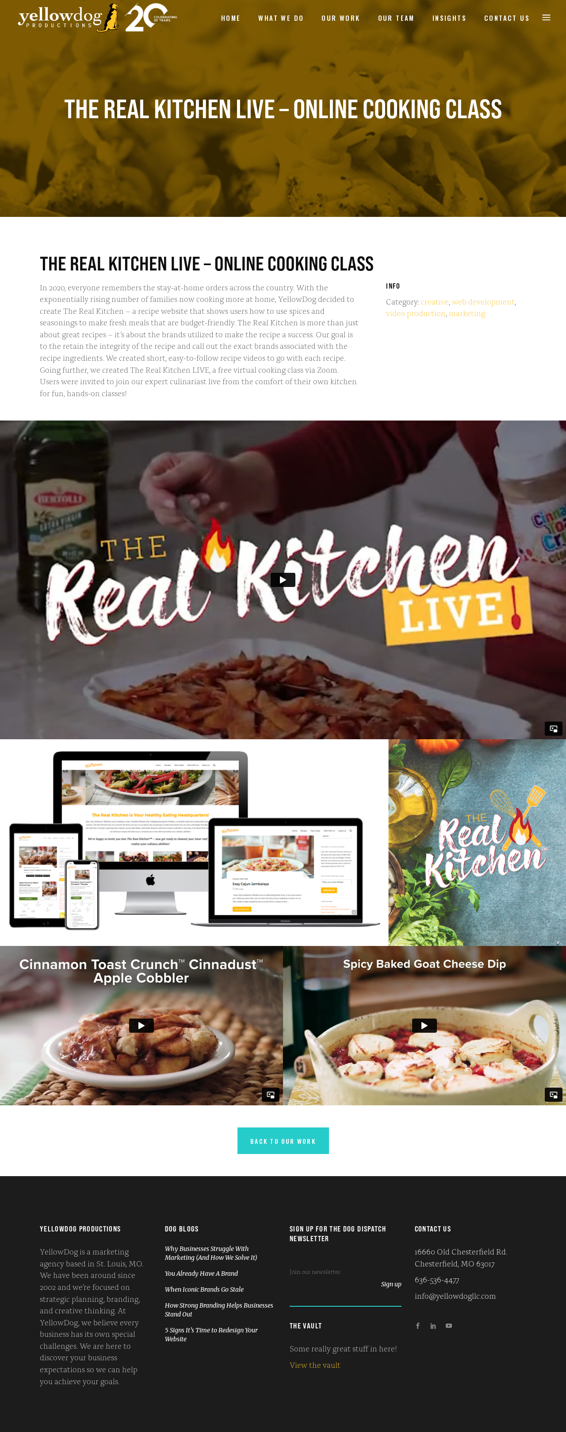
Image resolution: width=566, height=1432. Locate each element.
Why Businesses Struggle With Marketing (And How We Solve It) (211, 1253)
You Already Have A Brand (201, 1274)
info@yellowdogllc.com (455, 1295)
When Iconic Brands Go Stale (204, 1289)
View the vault (315, 1364)
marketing (467, 312)
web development (483, 301)
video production (416, 312)
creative (435, 301)
